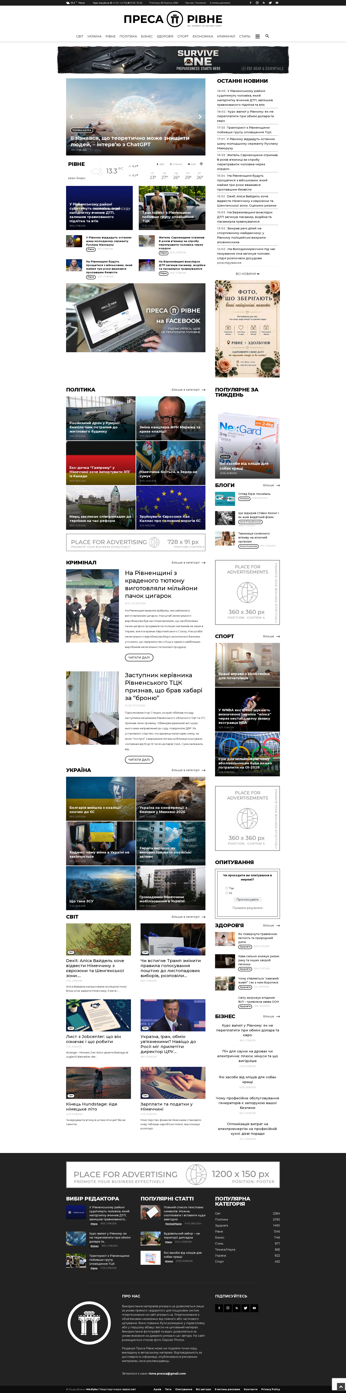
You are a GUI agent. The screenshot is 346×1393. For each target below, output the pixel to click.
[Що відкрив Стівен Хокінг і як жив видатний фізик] (225, 518)
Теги (168, 1389)
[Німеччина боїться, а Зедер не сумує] (171, 463)
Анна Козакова (248, 546)
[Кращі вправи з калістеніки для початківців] (247, 665)
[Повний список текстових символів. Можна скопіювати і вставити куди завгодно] (151, 1212)
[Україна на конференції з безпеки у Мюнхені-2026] (171, 799)
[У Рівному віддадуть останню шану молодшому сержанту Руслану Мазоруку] (74, 241)
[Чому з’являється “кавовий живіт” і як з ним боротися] (225, 983)
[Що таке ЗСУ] (101, 888)
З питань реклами (220, 2)
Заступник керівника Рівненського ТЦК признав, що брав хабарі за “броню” (163, 686)
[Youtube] (277, 3)
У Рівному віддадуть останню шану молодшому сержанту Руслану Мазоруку (109, 241)
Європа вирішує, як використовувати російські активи (165, 852)
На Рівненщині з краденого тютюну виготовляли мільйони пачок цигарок (161, 584)
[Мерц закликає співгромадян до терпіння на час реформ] (101, 508)
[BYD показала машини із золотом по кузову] (135, 116)
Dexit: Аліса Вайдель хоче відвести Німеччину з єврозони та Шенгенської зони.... (95, 968)
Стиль (244, 36)
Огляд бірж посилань (254, 494)
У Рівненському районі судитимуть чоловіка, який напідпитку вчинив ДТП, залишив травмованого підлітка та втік (95, 212)
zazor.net (129, 1389)
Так (231, 888)
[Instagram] (257, 3)
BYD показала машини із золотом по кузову (132, 144)
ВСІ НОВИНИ (246, 274)
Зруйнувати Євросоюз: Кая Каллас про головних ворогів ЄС (170, 518)
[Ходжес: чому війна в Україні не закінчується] (101, 843)
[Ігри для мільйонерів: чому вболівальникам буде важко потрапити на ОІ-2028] (247, 754)
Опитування (183, 1389)
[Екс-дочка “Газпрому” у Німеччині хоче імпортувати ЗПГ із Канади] (101, 463)
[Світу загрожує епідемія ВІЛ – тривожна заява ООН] (225, 1003)
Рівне (111, 36)
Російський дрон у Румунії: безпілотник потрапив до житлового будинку (94, 427)
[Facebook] (250, 3)
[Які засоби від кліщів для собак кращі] (151, 1258)
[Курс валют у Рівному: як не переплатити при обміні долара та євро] (76, 1239)
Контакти (250, 1389)
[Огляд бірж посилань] (225, 499)
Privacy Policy (270, 1389)
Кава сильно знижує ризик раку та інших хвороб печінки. (258, 960)
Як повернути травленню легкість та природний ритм (257, 938)
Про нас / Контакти (195, 2)
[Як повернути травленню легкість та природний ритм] (225, 939)
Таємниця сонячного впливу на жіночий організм (254, 537)
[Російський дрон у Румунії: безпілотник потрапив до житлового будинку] (101, 418)
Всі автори (203, 1389)
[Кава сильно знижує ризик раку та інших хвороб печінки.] (225, 961)
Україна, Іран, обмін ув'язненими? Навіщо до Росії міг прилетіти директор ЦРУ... (168, 1044)
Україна (94, 36)
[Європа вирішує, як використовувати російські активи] (171, 843)
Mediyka (244, 498)
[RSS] (264, 3)
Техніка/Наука (225, 1249)
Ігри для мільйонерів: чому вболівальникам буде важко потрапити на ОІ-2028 (245, 763)
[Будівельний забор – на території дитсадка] (151, 1239)
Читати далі (139, 657)
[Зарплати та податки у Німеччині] (173, 1083)
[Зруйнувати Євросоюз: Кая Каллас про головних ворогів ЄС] (171, 508)
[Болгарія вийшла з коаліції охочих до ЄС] (101, 799)
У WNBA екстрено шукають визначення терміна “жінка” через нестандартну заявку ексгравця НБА (244, 716)
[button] (257, 36)
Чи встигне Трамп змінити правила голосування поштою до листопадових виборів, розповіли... (171, 968)
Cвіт (79, 36)
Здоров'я (165, 36)
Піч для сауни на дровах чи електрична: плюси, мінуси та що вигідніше (247, 1056)
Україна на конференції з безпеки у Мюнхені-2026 (163, 810)
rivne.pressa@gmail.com (167, 1373)
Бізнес (147, 36)
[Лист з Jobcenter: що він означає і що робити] (98, 1015)
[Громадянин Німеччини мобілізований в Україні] (171, 888)
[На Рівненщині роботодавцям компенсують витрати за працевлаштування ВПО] (247, 441)
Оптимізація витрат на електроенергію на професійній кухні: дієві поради (247, 1129)
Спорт (183, 36)
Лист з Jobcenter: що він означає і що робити (93, 1039)
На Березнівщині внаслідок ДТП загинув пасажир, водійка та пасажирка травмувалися (182, 265)
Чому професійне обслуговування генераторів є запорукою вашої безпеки (247, 1103)
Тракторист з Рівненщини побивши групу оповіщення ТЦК (168, 217)
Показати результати (247, 908)
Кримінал (226, 36)
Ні (230, 893)
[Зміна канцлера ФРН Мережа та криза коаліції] (171, 418)
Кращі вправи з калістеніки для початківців (244, 676)
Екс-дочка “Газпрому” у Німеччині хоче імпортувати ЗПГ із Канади (99, 472)
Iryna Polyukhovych (250, 521)
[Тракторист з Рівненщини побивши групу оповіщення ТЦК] (172, 208)
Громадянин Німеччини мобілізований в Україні (162, 899)
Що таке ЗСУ (81, 901)
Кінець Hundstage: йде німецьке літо (91, 1106)
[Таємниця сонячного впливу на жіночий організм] (225, 539)
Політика (128, 36)
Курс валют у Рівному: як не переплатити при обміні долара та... (110, 1237)
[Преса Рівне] (173, 19)
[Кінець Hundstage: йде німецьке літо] (98, 1083)
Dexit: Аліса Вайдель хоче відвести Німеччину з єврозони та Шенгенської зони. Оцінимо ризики (247, 200)
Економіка (203, 36)
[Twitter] (270, 3)
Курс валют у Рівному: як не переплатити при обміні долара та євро (245, 116)
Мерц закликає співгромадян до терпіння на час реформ (100, 518)
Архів (157, 1389)
